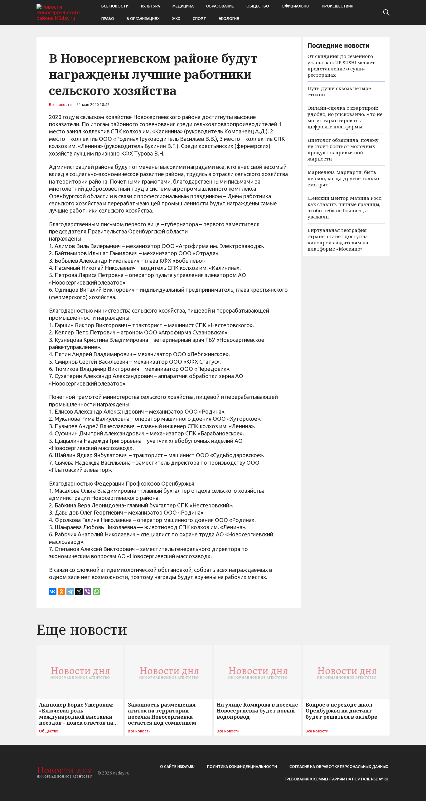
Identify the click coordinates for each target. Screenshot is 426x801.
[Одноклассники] (61, 591)
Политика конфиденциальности (242, 767)
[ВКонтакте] (52, 591)
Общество (257, 6)
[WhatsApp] (96, 591)
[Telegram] (70, 591)
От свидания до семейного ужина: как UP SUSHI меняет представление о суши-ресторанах (341, 65)
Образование (220, 6)
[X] (79, 591)
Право (107, 19)
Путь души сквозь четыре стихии (339, 91)
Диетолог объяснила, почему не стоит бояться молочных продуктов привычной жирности (343, 149)
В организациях (143, 19)
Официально (295, 6)
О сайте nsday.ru (177, 767)
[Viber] (87, 591)
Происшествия (337, 6)
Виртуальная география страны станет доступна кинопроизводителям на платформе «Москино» (337, 239)
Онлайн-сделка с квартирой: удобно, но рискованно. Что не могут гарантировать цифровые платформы (344, 117)
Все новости (114, 6)
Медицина (183, 6)
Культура (150, 6)
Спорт (199, 19)
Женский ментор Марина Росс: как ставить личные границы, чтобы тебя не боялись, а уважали (344, 207)
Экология (229, 19)
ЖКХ (176, 19)
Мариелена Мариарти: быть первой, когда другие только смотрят (343, 178)
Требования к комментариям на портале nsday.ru (336, 779)
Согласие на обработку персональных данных (338, 767)
